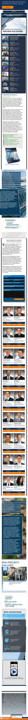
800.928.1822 (12, 45)
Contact (8, 324)
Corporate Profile (7, 693)
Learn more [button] (20, 3)
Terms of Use (12, 712)
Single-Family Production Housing (10, 134)
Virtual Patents (19, 712)
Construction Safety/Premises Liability (11, 143)
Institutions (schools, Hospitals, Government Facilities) (13, 138)
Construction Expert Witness (17, 698)
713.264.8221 (12, 80)
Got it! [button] (7, 7)
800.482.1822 (17, 15)
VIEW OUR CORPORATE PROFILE (12, 164)
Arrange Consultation (18, 693)
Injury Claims (16, 696)
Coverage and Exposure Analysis (10, 144)
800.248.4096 (12, 75)
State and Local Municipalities (10, 140)
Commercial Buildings (20, 704)
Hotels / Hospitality (8, 708)
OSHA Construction (8, 703)
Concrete (6, 706)
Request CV (8, 322)
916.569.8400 (12, 60)
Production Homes (7, 709)
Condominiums (12, 706)
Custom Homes (20, 706)
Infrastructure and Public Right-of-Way (11, 141)
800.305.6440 (12, 50)
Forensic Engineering (19, 703)
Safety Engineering (17, 699)
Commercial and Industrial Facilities (11, 139)
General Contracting (16, 697)
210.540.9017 (12, 65)
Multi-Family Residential (9, 135)
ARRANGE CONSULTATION (14, 717)
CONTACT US (13, 11)
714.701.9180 (12, 40)
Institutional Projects (19, 708)
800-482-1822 (14, 35)
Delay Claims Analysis (8, 142)
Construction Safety (17, 702)
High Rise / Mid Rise (22, 707)
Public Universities (17, 709)
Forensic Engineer (7, 699)
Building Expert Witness (8, 704)
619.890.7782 (12, 70)
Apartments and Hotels (8, 136)
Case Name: (13, 286)
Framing (4, 707)
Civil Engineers (14, 701)
